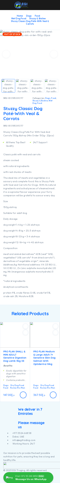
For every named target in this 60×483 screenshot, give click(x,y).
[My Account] (44, 5)
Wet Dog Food (18, 18)
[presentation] (6, 54)
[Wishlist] (49, 5)
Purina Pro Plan (17, 388)
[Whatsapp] (10, 449)
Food (37, 15)
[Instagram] (6, 449)
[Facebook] (4, 449)
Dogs (29, 15)
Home (20, 15)
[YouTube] (8, 449)
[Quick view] (25, 332)
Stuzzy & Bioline (37, 18)
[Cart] (55, 5)
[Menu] (7, 5)
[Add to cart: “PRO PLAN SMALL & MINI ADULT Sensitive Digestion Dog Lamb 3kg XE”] (23, 395)
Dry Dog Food (17, 385)
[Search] (39, 5)
